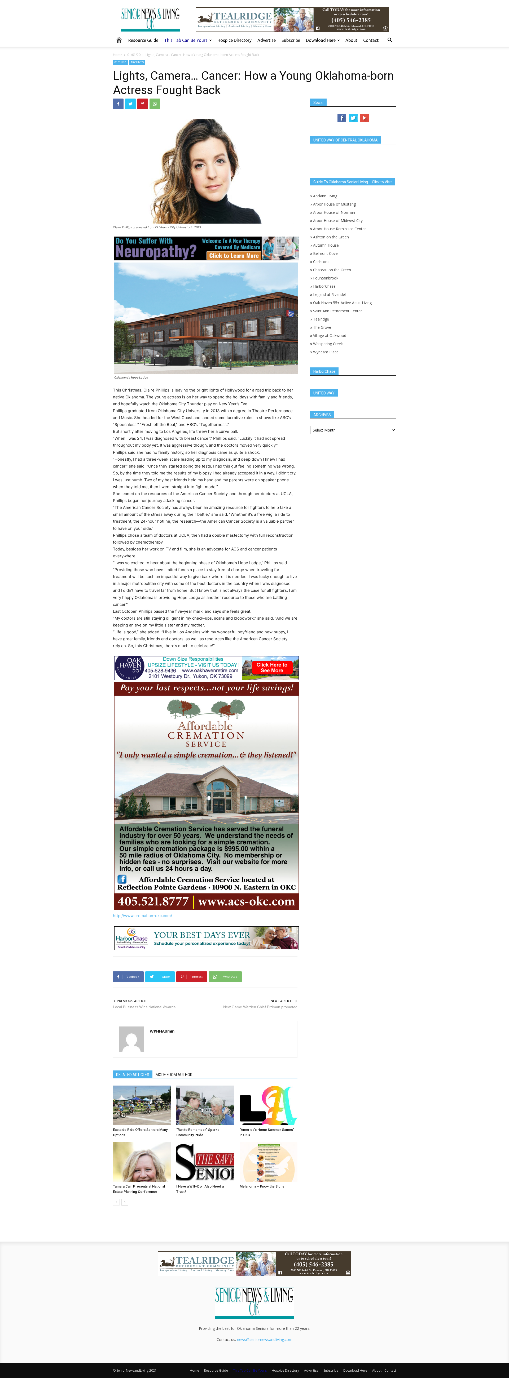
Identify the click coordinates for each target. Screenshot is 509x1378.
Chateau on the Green (332, 269)
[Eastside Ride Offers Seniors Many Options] (142, 1105)
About (351, 40)
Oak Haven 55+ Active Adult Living (342, 302)
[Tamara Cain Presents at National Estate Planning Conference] (142, 1162)
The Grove (322, 327)
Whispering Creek (328, 343)
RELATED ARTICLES (132, 1075)
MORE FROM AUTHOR (174, 1075)
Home (117, 54)
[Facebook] (118, 104)
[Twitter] (130, 104)
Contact (371, 40)
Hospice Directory (234, 40)
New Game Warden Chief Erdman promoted (260, 1007)
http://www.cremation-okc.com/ (142, 915)
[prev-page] (116, 1202)
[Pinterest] (142, 104)
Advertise (266, 40)
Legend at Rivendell (329, 294)
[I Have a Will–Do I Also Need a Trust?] (205, 1162)
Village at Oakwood (329, 335)
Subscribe (291, 40)
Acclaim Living (325, 195)
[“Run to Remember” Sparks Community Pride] (205, 1105)
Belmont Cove (325, 253)
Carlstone (321, 261)
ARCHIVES (137, 62)
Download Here (321, 40)
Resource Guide (143, 40)
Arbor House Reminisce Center (339, 228)
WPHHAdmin (162, 1031)
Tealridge (321, 319)
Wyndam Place (326, 351)
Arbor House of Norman (334, 212)
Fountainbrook (325, 278)
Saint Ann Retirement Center (337, 310)
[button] (389, 40)
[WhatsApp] (155, 104)
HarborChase (324, 286)
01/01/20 (134, 54)
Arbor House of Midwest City (338, 220)
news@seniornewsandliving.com (264, 1339)
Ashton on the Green (331, 236)
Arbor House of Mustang (334, 204)
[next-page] (124, 1202)
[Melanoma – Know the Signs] (268, 1162)
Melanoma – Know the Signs (262, 1186)
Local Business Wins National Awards (144, 1007)
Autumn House (326, 245)
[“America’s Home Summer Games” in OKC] (268, 1105)
